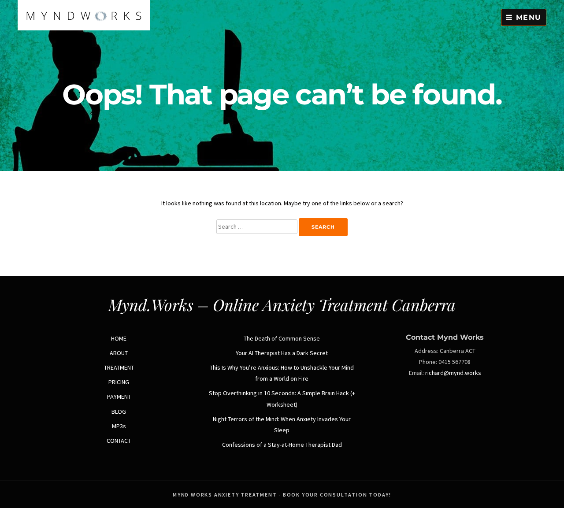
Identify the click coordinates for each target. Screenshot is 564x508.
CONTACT (119, 441)
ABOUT (119, 353)
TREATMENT (119, 367)
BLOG (118, 411)
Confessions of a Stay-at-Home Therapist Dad (282, 445)
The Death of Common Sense (282, 338)
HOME (118, 338)
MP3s (119, 426)
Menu (527, 17)
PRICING (118, 382)
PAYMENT (119, 396)
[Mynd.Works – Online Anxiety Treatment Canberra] (84, 28)
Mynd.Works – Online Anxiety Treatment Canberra (282, 304)
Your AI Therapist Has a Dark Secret (282, 353)
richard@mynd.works (453, 373)
